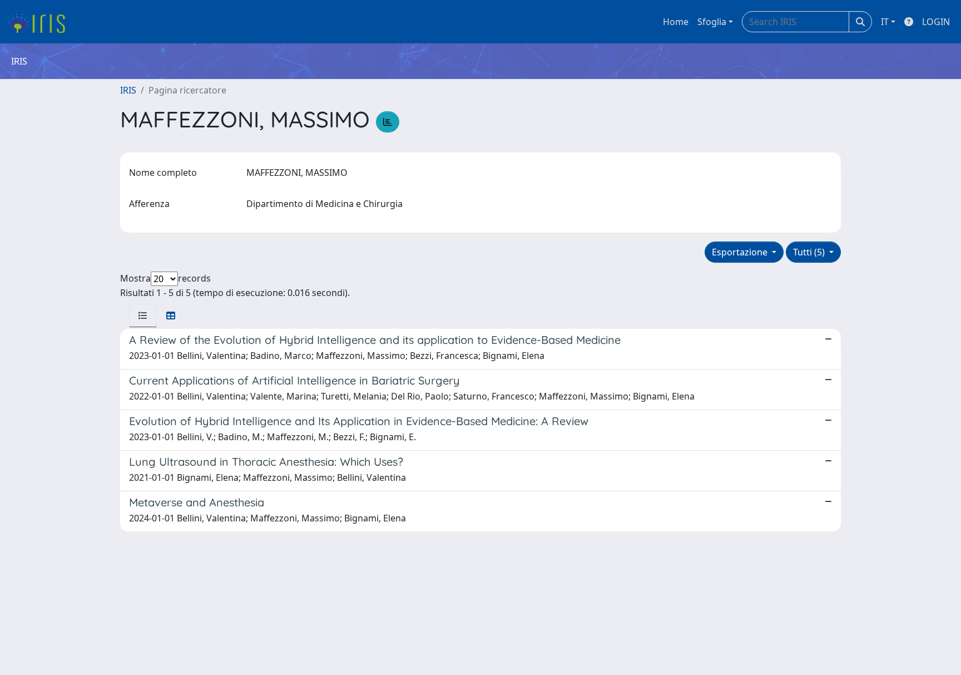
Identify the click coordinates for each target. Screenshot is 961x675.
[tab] (143, 315)
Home (675, 22)
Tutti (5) (810, 252)
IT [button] (885, 22)
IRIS (128, 90)
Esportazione (741, 252)
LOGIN (936, 22)
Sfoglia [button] (711, 22)
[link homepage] (40, 21)
